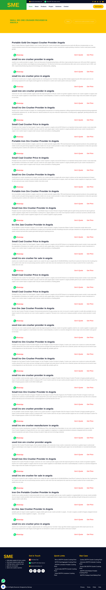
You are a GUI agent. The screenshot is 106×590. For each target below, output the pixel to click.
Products (43, 6)
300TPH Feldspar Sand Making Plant (90, 575)
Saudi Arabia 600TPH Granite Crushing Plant (65, 570)
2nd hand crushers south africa (15, 562)
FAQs (94, 587)
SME (6, 587)
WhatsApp (19, 55)
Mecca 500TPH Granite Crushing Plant (65, 559)
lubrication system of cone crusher (16, 560)
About (36, 6)
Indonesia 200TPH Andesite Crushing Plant (90, 563)
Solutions (58, 6)
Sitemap (29, 587)
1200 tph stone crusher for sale (15, 564)
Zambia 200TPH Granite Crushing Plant (91, 559)
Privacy (82, 587)
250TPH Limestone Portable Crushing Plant (65, 565)
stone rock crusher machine (14, 567)
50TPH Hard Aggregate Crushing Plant (65, 562)
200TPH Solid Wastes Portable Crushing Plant (88, 571)
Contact (66, 6)
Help (99, 587)
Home (30, 6)
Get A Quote (98, 6)
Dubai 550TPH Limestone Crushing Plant (64, 574)
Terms (88, 587)
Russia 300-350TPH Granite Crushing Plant (90, 567)
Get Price (90, 55)
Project (51, 6)
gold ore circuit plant (12, 566)
